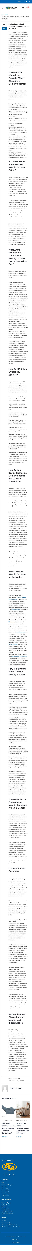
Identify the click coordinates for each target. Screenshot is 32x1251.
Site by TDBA (16, 1242)
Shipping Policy (5, 1195)
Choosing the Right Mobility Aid (9, 1225)
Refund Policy (5, 1193)
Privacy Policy (5, 1191)
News (6, 14)
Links (18, 1)
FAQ (3, 1183)
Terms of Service (6, 1187)
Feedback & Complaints (8, 1185)
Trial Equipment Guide (7, 1211)
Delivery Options (6, 1205)
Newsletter (4, 1220)
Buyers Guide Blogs (7, 1222)
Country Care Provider (7, 1213)
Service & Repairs (6, 1203)
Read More (4, 1136)
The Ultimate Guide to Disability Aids (11, 1227)
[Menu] (2, 8)
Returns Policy (5, 1189)
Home (2, 14)
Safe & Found (5, 1209)
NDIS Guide (5, 1207)
